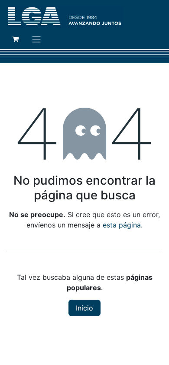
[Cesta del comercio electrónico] (15, 39)
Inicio (84, 308)
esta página (122, 225)
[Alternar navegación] (36, 38)
